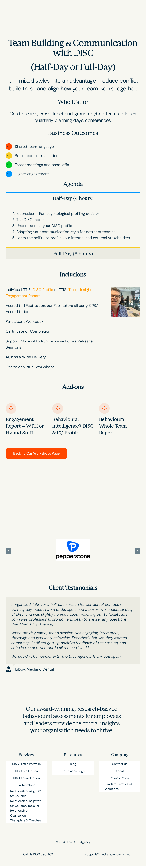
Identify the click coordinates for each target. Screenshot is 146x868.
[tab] (73, 198)
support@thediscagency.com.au (107, 854)
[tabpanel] (73, 226)
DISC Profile (43, 289)
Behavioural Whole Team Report (113, 426)
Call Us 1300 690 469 (38, 854)
